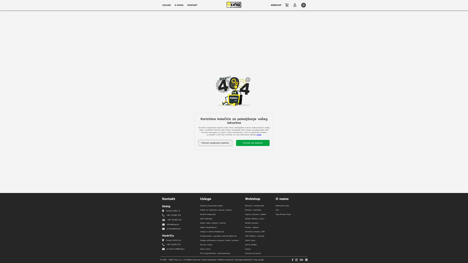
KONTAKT (192, 5)
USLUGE (166, 5)
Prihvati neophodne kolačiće (215, 142)
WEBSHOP (276, 5)
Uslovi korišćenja (209, 260)
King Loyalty (259, 260)
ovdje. (259, 134)
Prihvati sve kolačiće (253, 142)
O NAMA (179, 5)
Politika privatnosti (225, 260)
